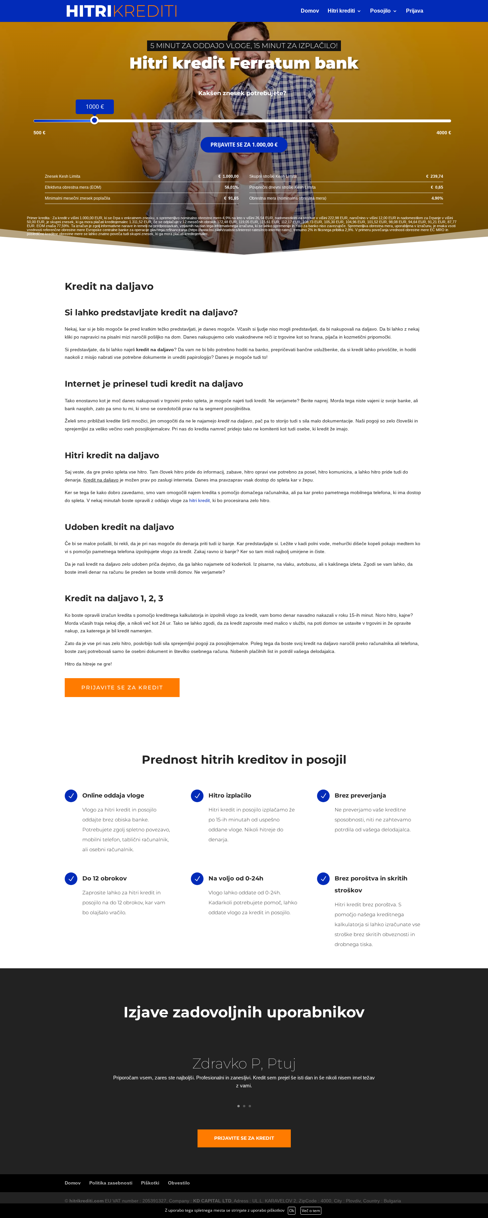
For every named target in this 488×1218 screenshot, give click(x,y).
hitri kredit (199, 500)
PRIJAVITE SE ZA (244, 144)
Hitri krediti (341, 11)
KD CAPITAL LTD (212, 1200)
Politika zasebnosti (110, 1183)
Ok (291, 1210)
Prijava (414, 11)
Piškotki (150, 1183)
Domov (310, 11)
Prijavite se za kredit (122, 687)
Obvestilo (179, 1183)
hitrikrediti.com (86, 1200)
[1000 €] (94, 120)
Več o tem (311, 1210)
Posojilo (380, 11)
